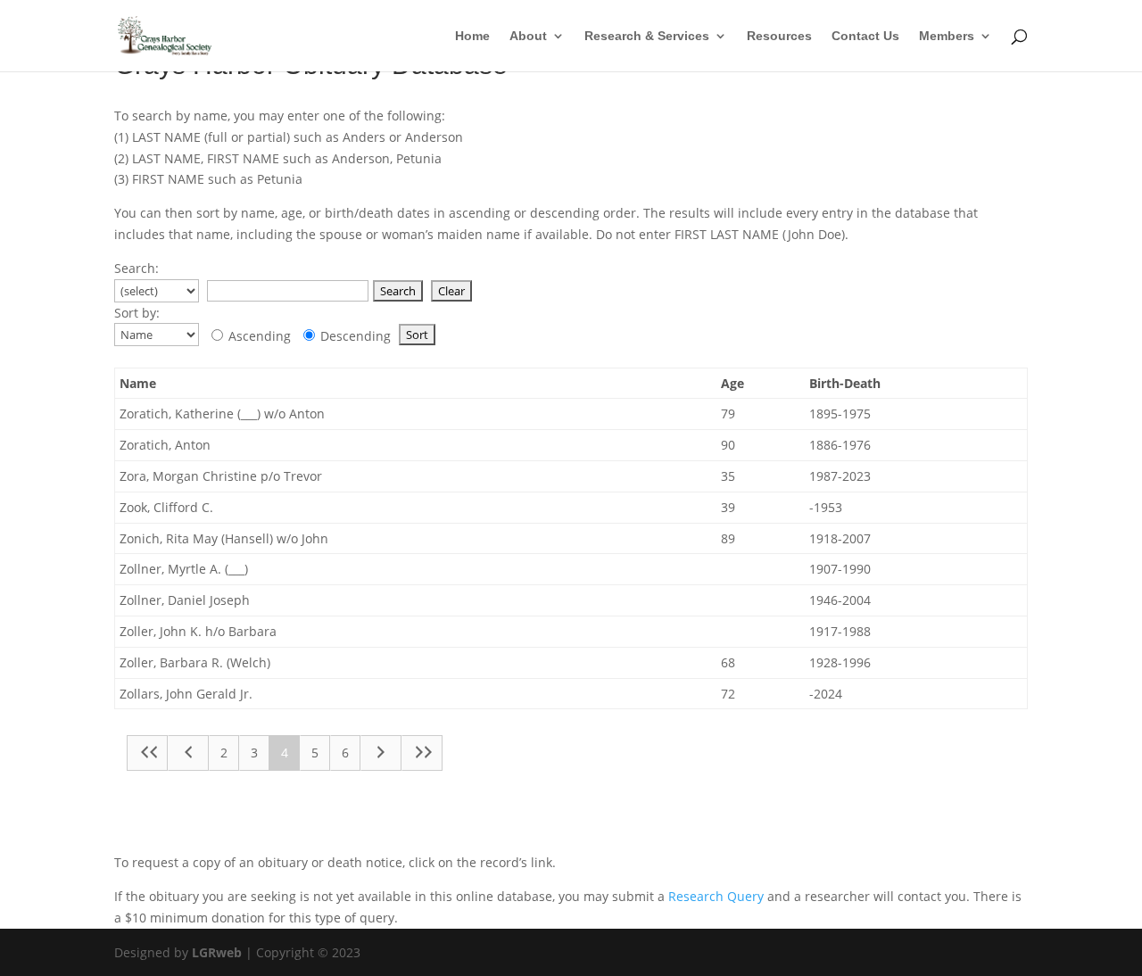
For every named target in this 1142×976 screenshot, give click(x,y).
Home (472, 36)
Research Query (716, 896)
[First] (147, 753)
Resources (779, 36)
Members (946, 36)
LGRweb (217, 952)
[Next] (380, 753)
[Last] (422, 753)
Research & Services (646, 36)
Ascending (258, 335)
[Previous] (188, 753)
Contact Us (865, 36)
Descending (354, 335)
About (528, 36)
